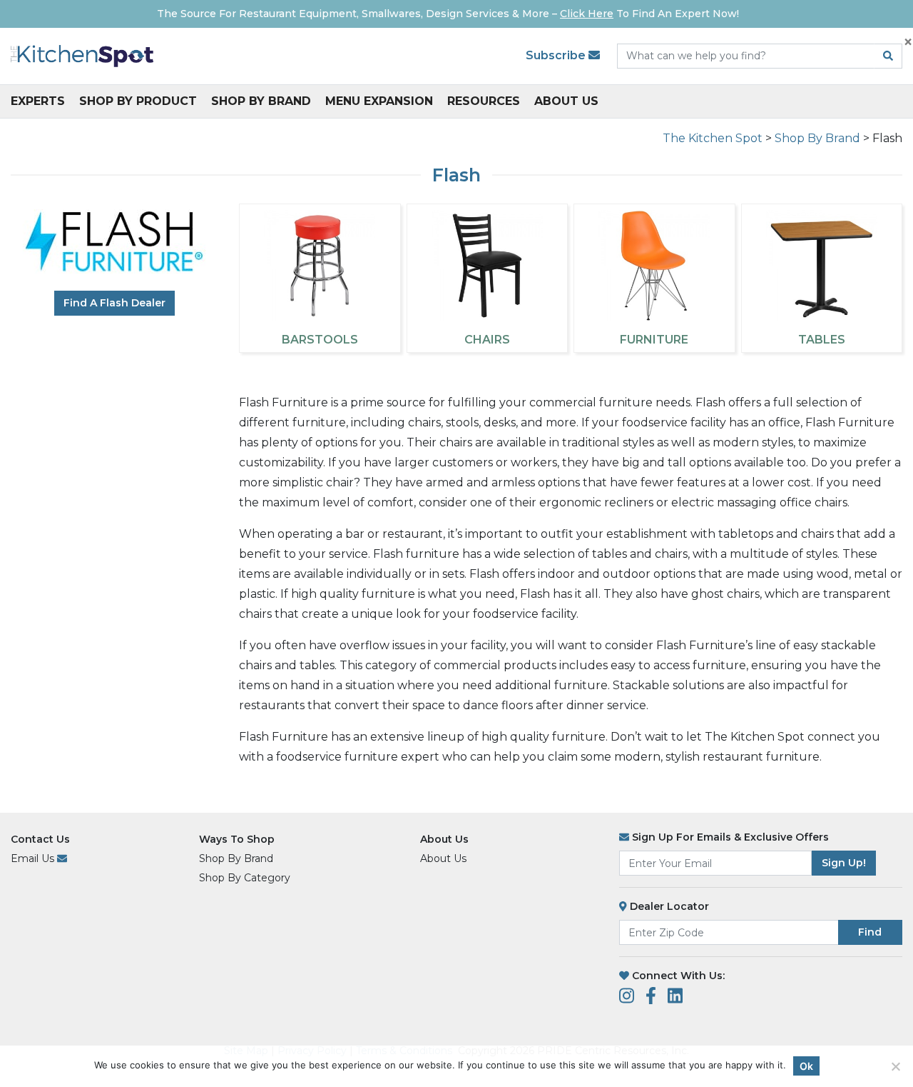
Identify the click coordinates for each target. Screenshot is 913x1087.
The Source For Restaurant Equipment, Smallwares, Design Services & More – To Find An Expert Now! (448, 13)
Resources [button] (483, 101)
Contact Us (40, 839)
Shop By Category (244, 877)
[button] (890, 1063)
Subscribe (557, 55)
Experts (38, 101)
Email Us (34, 858)
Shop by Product (138, 101)
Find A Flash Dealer (114, 302)
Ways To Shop (237, 839)
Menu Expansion (379, 101)
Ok (806, 1066)
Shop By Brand (261, 101)
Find (870, 932)
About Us (566, 101)
